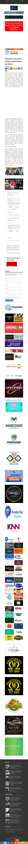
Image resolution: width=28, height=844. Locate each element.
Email (6, 288)
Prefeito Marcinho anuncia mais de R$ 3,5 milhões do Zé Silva (15, 810)
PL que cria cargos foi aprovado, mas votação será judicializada (16, 766)
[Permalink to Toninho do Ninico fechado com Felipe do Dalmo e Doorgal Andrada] (7, 806)
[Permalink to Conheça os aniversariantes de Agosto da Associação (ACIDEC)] (7, 773)
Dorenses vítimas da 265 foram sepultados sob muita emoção (16, 789)
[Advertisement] (14, 40)
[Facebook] (6, 68)
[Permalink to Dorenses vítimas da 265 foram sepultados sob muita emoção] (7, 790)
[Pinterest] (11, 68)
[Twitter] (9, 68)
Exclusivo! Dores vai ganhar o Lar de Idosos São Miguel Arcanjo (16, 783)
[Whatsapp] (16, 68)
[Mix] (14, 68)
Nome (6, 285)
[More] (6, 71)
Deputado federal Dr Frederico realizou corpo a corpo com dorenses (15, 821)
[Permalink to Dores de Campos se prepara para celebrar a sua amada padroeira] (7, 800)
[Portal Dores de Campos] (14, 9)
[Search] (22, 1)
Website (6, 292)
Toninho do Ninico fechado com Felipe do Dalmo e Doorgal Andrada (15, 804)
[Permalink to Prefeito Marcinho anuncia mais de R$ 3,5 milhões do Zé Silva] (7, 811)
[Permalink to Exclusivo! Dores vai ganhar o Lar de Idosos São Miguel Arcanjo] (7, 785)
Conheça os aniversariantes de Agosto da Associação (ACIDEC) (16, 772)
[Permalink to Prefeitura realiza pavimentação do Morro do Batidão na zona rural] (7, 817)
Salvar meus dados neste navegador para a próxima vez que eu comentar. (13, 298)
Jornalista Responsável (10, 831)
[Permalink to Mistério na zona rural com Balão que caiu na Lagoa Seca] (7, 779)
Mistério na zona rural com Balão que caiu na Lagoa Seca (15, 777)
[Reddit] (21, 68)
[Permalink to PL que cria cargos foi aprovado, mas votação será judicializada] (7, 768)
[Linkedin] (19, 68)
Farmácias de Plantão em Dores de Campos (14, 829)
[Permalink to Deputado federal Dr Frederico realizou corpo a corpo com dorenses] (7, 822)
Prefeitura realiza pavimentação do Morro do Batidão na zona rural (15, 815)
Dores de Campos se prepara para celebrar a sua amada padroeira (14, 26)
